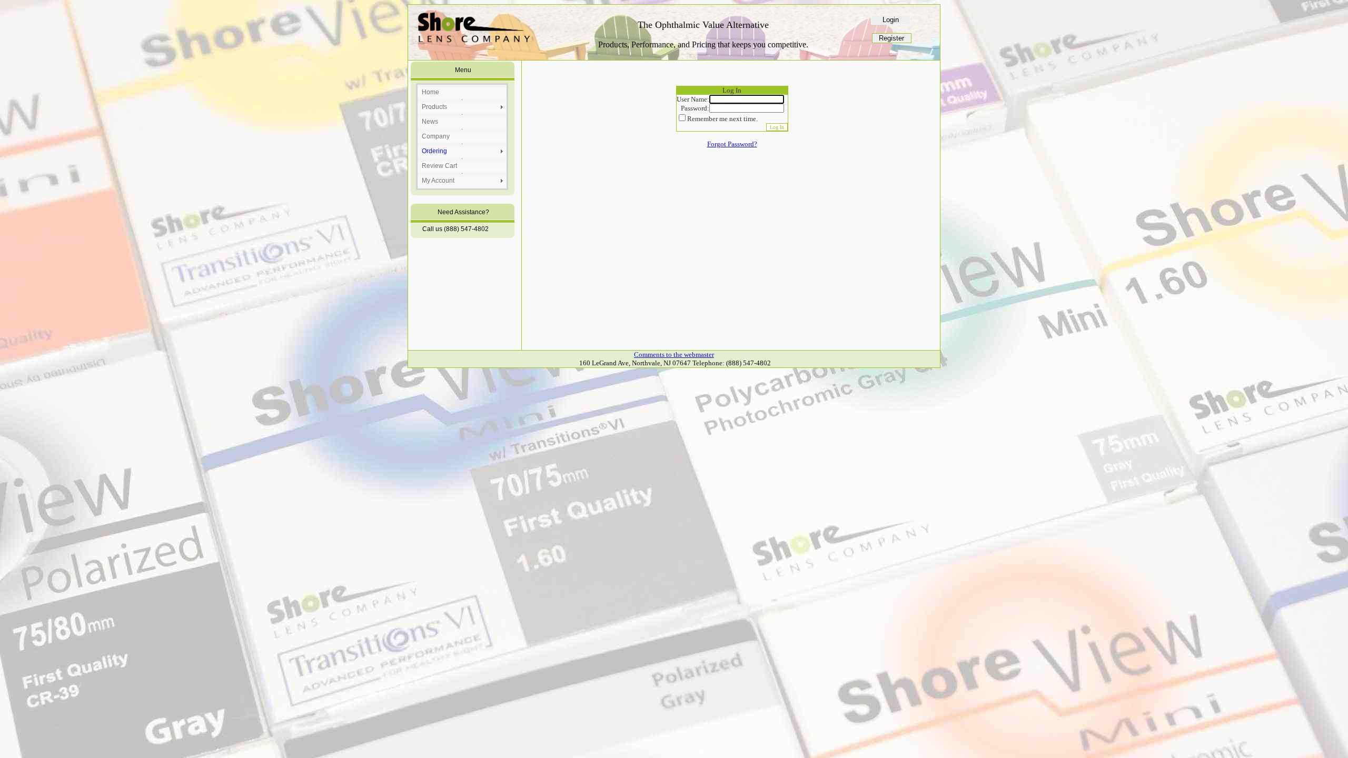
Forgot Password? (732, 144)
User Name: (693, 99)
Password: (695, 108)
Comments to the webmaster (674, 354)
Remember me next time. (722, 119)
